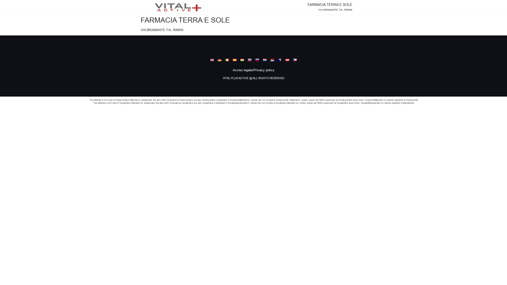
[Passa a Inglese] (212, 60)
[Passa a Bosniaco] (280, 60)
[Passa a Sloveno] (257, 60)
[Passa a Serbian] (272, 60)
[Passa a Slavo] (250, 60)
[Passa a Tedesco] (219, 60)
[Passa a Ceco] (295, 60)
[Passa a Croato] (265, 60)
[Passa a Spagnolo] (234, 60)
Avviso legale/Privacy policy (253, 70)
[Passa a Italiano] (227, 60)
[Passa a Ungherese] (242, 60)
